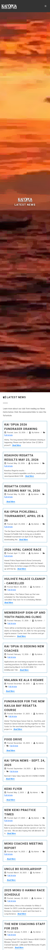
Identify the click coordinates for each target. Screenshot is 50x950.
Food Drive (13, 739)
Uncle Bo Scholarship (23, 869)
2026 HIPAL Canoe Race (22, 549)
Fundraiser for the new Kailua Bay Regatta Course (24, 706)
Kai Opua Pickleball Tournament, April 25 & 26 (24, 516)
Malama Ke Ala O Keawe (24, 680)
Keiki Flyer (13, 789)
